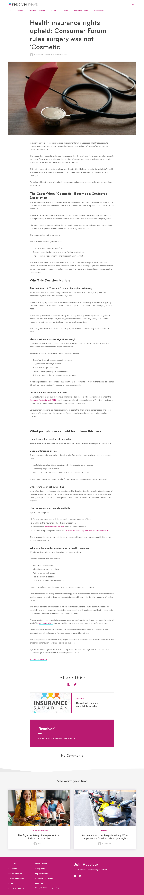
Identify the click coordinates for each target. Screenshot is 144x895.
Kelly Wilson (38, 54)
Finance (20, 10)
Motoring (105, 831)
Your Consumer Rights (39, 831)
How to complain (15, 874)
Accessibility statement (44, 878)
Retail (53, 10)
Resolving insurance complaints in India (87, 704)
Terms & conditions (42, 864)
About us (12, 864)
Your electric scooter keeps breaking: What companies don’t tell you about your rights (104, 837)
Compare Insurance (16, 888)
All (9, 10)
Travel (65, 10)
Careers (11, 883)
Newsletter (99, 10)
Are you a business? (16, 878)
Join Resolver (86, 864)
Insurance (80, 698)
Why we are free (41, 874)
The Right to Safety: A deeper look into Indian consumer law (39, 837)
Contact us (12, 869)
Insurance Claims (81, 10)
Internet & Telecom (37, 10)
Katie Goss (41, 843)
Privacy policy (40, 869)
